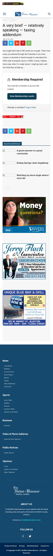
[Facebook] (23, 536)
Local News (8, 366)
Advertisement (32, 546)
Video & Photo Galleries (12, 439)
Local (6, 466)
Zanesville (7, 386)
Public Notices (9, 453)
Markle (6, 378)
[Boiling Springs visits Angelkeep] (9, 165)
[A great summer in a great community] (9, 153)
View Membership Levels (22, 96)
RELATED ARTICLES (12, 144)
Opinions (13, 20)
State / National (9, 472)
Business (7, 425)
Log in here (31, 107)
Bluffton (7, 403)
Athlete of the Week (11, 412)
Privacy (22, 546)
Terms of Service (10, 546)
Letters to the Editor (11, 469)
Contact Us (45, 546)
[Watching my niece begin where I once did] (9, 178)
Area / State (8, 400)
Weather (7, 369)
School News (8, 375)
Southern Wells (9, 409)
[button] (49, 14)
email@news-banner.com (31, 520)
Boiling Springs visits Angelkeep (32, 163)
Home (5, 20)
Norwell (7, 406)
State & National (9, 384)
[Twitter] (30, 536)
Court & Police (9, 372)
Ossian (6, 381)
